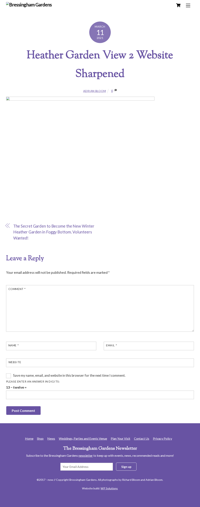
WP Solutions (109, 488)
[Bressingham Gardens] (29, 4)
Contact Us (141, 438)
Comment (17, 289)
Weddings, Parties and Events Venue (83, 438)
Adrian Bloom (94, 91)
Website (14, 362)
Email (111, 345)
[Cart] (178, 5)
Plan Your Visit (120, 438)
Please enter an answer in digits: (33, 381)
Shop (40, 438)
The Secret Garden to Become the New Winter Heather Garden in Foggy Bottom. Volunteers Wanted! (53, 232)
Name (13, 345)
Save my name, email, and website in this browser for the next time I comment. (69, 375)
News (51, 438)
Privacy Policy (162, 438)
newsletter (86, 455)
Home (29, 438)
